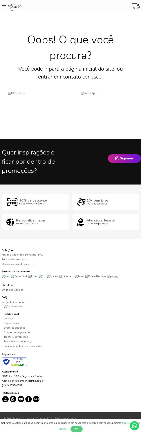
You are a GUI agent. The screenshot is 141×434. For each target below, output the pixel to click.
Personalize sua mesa (14, 259)
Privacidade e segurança (18, 341)
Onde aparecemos (12, 290)
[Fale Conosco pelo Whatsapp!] (134, 425)
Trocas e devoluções (16, 337)
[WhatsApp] (105, 99)
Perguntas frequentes (14, 302)
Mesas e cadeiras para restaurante (22, 255)
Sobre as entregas (14, 327)
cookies (62, 429)
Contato (8, 318)
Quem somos (11, 323)
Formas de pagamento (17, 332)
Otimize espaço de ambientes (19, 264)
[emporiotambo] (13, 306)
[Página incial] (35, 99)
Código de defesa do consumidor (23, 346)
